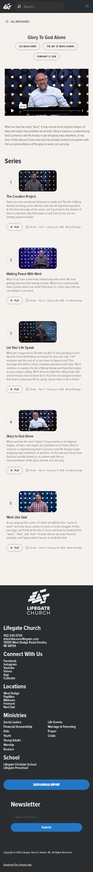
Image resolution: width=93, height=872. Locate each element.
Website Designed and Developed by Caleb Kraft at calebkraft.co (45, 856)
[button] (6, 6)
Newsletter (25, 804)
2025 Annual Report (46, 784)
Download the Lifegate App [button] (17, 865)
